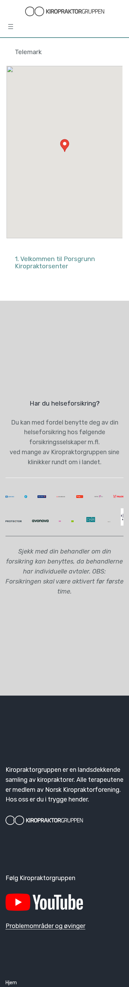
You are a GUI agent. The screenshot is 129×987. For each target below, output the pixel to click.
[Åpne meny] (11, 26)
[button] (64, 145)
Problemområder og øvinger (45, 926)
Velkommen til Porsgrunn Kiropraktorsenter (55, 262)
